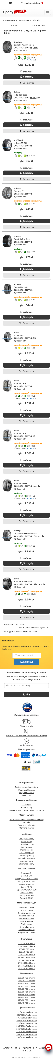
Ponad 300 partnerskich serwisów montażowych (26, 735)
